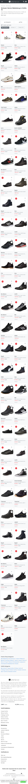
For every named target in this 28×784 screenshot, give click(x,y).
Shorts (24, 660)
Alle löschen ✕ (5, 27)
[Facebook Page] (14, 779)
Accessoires (12, 658)
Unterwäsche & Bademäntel (7, 663)
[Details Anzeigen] (12, 35)
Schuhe (16, 663)
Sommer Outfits (5, 718)
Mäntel (2, 660)
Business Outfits (12, 671)
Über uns (3, 755)
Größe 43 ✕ (21, 27)
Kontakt (3, 762)
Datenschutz (12, 701)
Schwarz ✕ (13, 27)
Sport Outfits (4, 671)
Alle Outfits (3, 668)
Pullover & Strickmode (13, 662)
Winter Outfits (18, 668)
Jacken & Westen (20, 658)
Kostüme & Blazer (9, 660)
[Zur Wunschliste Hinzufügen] (12, 32)
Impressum (3, 761)
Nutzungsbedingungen (6, 757)
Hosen (20, 660)
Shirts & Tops (4, 662)
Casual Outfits (10, 668)
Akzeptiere (23, 781)
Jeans (16, 660)
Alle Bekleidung (4, 658)
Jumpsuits (22, 662)
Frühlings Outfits (5, 715)
